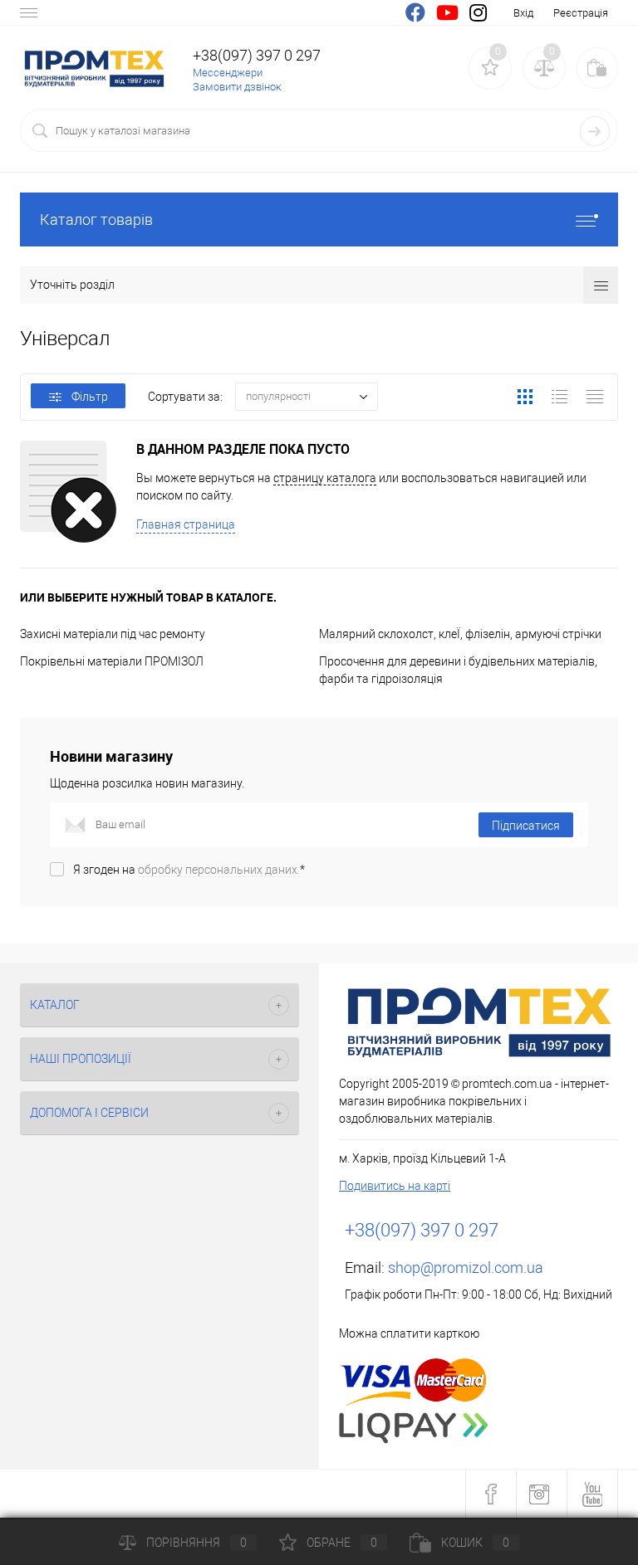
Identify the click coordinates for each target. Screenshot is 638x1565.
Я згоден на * (189, 869)
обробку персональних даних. (219, 869)
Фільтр (89, 396)
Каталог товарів (96, 219)
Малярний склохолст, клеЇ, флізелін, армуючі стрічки (460, 634)
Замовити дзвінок (237, 86)
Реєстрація (580, 13)
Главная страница (185, 524)
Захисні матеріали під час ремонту (112, 634)
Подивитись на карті (394, 1185)
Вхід (523, 13)
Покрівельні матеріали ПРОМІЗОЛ (112, 661)
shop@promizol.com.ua (465, 1267)
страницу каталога (324, 478)
